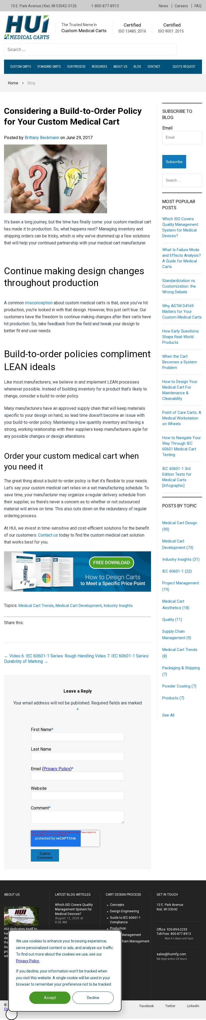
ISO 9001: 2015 (171, 31)
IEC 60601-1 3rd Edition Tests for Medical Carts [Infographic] (177, 477)
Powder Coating (179, 686)
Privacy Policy (56, 768)
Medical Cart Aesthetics (175, 604)
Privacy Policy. (28, 961)
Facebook (146, 1006)
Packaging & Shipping (181, 671)
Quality (172, 619)
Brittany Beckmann (42, 137)
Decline (93, 998)
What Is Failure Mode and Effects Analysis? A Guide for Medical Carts (181, 258)
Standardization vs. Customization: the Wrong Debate (179, 286)
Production (118, 928)
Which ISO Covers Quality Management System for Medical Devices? (180, 227)
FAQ (197, 6)
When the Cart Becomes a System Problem (179, 362)
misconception (39, 302)
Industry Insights (118, 605)
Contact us (48, 535)
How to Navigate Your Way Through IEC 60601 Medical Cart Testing (181, 446)
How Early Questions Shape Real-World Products (180, 337)
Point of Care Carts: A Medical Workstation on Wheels (181, 418)
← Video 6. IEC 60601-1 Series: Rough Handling (49, 656)
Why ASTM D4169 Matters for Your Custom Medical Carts (182, 311)
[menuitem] (21, 67)
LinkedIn (193, 1006)
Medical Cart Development (79, 605)
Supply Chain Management (176, 634)
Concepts (117, 905)
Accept (50, 998)
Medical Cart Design (179, 526)
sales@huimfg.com (171, 954)
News (164, 6)
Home (13, 83)
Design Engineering (124, 911)
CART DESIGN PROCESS (123, 894)
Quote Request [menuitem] (184, 66)
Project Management (180, 586)
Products (173, 698)
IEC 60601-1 (177, 571)
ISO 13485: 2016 (132, 31)
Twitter (170, 1006)
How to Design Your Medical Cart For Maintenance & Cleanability (179, 390)
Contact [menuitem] (154, 66)
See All (168, 715)
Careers (182, 6)
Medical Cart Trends (36, 605)
